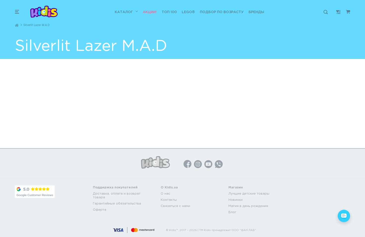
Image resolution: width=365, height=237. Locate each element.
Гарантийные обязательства (117, 203)
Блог (232, 212)
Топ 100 (169, 12)
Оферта (99, 209)
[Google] (35, 191)
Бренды (256, 12)
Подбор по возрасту (222, 12)
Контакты (169, 200)
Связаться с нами (175, 206)
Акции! (150, 12)
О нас (165, 193)
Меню (17, 11)
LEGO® (188, 12)
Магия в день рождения (248, 206)
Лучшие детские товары (248, 193)
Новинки (235, 200)
